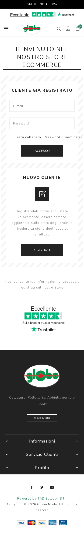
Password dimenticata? (63, 137)
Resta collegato (27, 137)
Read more (42, 418)
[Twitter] (42, 487)
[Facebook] (32, 487)
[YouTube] (52, 487)
